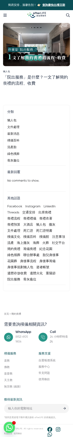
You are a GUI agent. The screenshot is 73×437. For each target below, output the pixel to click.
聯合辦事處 (31, 255)
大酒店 (28, 224)
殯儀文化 (13, 237)
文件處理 (13, 127)
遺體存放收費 (17, 273)
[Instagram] (58, 429)
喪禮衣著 (45, 218)
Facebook (14, 206)
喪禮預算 (13, 224)
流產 (10, 243)
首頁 (6, 314)
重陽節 (51, 273)
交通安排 (28, 212)
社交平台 (58, 243)
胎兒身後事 (51, 255)
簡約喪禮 (13, 249)
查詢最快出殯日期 (53, 5)
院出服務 (13, 279)
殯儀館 (44, 237)
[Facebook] (49, 429)
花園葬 (12, 261)
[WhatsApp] (49, 434)
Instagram (33, 206)
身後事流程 (28, 261)
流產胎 (11, 147)
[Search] (68, 15)
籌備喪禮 (29, 249)
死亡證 (28, 230)
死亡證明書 (44, 230)
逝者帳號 (42, 267)
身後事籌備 (47, 261)
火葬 (45, 243)
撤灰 (52, 224)
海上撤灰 (23, 243)
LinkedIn (50, 206)
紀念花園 (45, 249)
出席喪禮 (44, 212)
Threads (13, 212)
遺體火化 (36, 273)
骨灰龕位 (13, 160)
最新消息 (13, 133)
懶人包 (11, 120)
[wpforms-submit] (64, 408)
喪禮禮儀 (29, 218)
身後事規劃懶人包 (20, 267)
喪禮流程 (13, 218)
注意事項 (58, 237)
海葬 (36, 243)
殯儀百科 (13, 140)
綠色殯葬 (13, 153)
